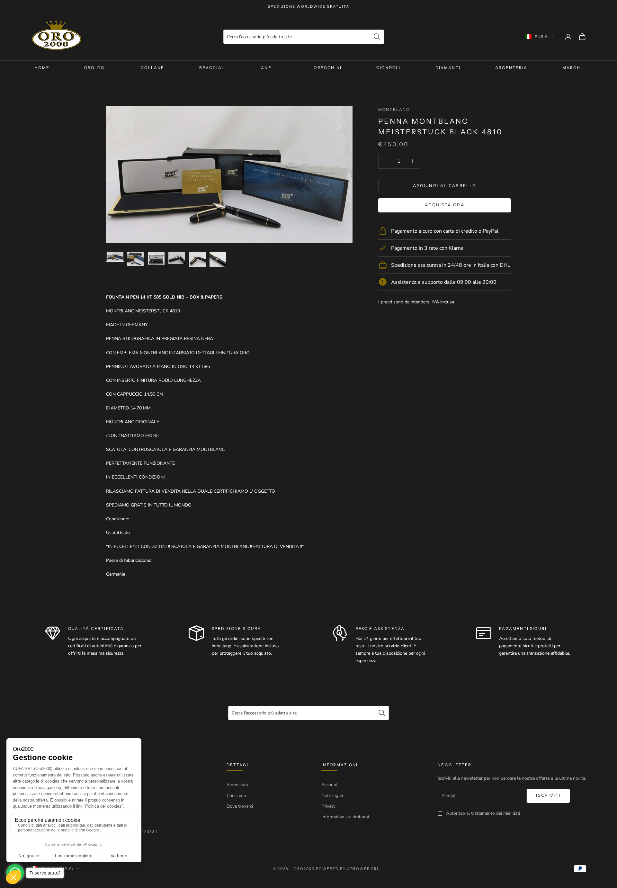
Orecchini (327, 67)
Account (329, 785)
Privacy (328, 806)
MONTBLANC (394, 109)
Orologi (95, 67)
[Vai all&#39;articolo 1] (115, 256)
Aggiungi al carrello (445, 185)
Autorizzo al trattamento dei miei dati (483, 813)
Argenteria (511, 67)
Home (42, 67)
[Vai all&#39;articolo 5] (197, 259)
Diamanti (448, 67)
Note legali (332, 796)
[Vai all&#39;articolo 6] (218, 259)
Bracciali (212, 67)
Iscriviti (548, 795)
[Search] (377, 36)
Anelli (270, 67)
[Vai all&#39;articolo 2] (136, 258)
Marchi (572, 67)
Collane (152, 67)
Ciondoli (388, 67)
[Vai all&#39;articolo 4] (177, 258)
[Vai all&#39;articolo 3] (156, 258)
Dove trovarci (240, 806)
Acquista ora (444, 205)
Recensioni (237, 785)
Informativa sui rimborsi (345, 817)
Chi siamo (236, 796)
